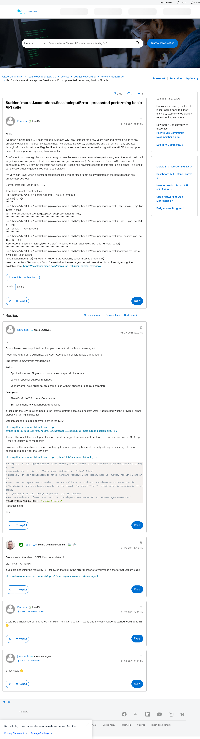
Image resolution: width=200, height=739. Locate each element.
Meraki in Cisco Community (173, 166)
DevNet (64, 77)
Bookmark (159, 78)
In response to (31, 611)
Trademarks (126, 725)
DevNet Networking (85, 77)
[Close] (87, 724)
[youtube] (159, 714)
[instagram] (171, 714)
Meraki (20, 287)
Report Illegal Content (160, 725)
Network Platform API (112, 77)
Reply (137, 301)
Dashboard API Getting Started (174, 174)
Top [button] (8, 702)
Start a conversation (162, 43)
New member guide (168, 137)
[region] (46, 729)
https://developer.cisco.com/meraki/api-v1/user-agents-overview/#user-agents (52, 576)
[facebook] (124, 714)
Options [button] (191, 78)
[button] (10, 301)
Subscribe (175, 78)
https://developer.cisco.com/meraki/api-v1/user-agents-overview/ (62, 266)
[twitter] (136, 714)
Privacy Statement (14, 733)
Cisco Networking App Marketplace (169, 199)
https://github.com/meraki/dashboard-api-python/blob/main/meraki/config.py (51, 457)
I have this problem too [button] (22, 277)
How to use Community (170, 133)
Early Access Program (169, 208)
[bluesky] (182, 714)
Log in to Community (169, 145)
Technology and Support (41, 77)
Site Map (141, 725)
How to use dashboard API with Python (172, 187)
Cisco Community (12, 77)
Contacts (23, 712)
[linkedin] (147, 714)
